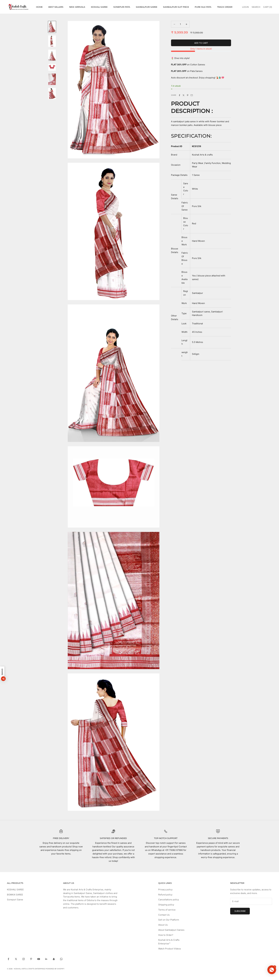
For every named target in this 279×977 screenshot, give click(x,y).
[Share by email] (192, 95)
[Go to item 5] (52, 79)
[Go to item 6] (52, 93)
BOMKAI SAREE (15, 894)
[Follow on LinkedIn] (46, 959)
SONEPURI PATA (121, 7)
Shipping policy (166, 904)
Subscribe (240, 911)
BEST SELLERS (55, 7)
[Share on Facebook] (179, 95)
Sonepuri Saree (15, 899)
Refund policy (165, 894)
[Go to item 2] (52, 41)
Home (39, 7)
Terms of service (167, 909)
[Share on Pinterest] (187, 95)
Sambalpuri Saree (146, 7)
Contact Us (164, 914)
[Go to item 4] (52, 67)
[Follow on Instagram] (23, 959)
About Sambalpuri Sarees (171, 930)
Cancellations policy (168, 899)
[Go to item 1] (52, 27)
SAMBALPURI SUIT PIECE (176, 7)
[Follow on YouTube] (38, 959)
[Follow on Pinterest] (31, 959)
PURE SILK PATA (203, 7)
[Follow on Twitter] (16, 959)
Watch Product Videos (169, 948)
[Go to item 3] (52, 55)
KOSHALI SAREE (99, 7)
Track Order (224, 7)
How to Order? (165, 935)
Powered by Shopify (54, 969)
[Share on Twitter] (183, 95)
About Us (163, 924)
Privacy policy (165, 889)
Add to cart (201, 43)
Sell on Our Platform (168, 919)
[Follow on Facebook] (8, 959)
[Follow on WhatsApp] (61, 959)
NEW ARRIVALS (77, 7)
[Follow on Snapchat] (53, 959)
